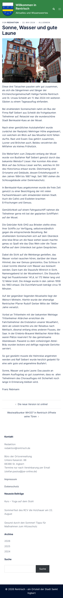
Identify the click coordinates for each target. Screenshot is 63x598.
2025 (7, 546)
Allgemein (44, 22)
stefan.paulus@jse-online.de (20, 471)
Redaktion (13, 22)
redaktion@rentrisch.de (17, 448)
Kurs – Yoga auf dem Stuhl (19, 501)
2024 (7, 551)
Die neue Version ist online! (33, 404)
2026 (7, 540)
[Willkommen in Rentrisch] (7, 9)
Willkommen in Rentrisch (26, 6)
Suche (42, 568)
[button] (53, 9)
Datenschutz (11, 486)
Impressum (10, 479)
